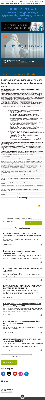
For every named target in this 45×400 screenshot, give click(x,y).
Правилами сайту (36, 219)
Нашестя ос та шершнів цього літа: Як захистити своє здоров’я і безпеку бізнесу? (22, 234)
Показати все (16, 356)
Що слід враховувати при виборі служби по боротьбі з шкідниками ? (21, 322)
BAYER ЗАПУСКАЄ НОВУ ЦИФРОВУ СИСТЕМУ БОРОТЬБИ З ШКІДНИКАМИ (22, 287)
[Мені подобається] (41, 245)
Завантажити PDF (6, 392)
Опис (5, 74)
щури (28, 159)
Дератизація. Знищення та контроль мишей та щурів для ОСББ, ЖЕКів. (22, 340)
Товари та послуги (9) (19, 74)
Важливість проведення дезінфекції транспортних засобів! (19, 252)
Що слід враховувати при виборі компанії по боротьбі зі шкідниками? (22, 305)
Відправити (33, 223)
